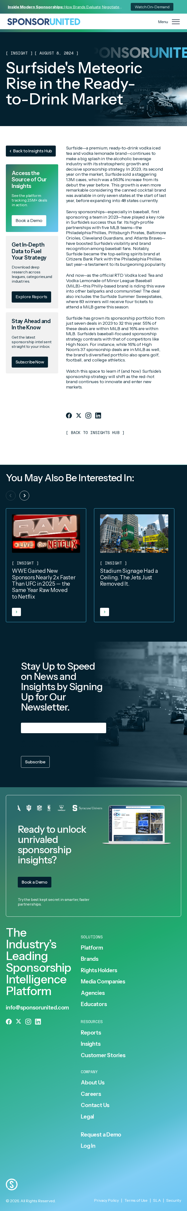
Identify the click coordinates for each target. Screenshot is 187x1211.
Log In (88, 1146)
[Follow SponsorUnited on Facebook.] (69, 415)
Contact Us (95, 1105)
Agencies (92, 993)
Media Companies (103, 982)
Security (173, 1200)
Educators (94, 1004)
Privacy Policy (46, 745)
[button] (24, 495)
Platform (92, 948)
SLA (157, 1200)
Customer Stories (103, 1055)
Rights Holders (99, 970)
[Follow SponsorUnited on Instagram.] (88, 415)
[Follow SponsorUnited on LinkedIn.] (98, 415)
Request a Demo (101, 1135)
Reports (91, 1033)
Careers (91, 1094)
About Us (92, 1083)
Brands (89, 959)
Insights (90, 1044)
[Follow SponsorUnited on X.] (79, 415)
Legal (87, 1117)
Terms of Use (136, 1200)
